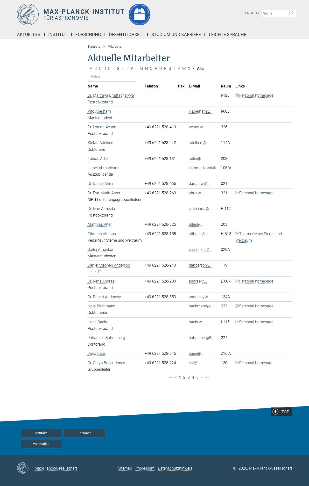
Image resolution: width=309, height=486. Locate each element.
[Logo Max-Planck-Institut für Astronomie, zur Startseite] (107, 14)
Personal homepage (256, 95)
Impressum (144, 468)
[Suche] (291, 13)
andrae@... (198, 281)
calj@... (195, 363)
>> (207, 377)
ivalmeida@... (200, 208)
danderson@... (201, 265)
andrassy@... (200, 297)
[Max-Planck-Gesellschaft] (26, 468)
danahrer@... (200, 183)
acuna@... (197, 127)
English (252, 13)
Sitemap (125, 468)
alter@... (196, 224)
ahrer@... (196, 193)
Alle (200, 68)
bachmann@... (201, 306)
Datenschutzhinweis (175, 468)
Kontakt (41, 433)
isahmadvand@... (204, 168)
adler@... (196, 158)
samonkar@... (200, 249)
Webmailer (41, 444)
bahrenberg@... (202, 337)
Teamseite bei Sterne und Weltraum (258, 237)
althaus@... (198, 234)
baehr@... (197, 322)
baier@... (196, 353)
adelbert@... (199, 142)
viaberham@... (201, 111)
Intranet (84, 433)
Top (285, 411)
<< (171, 377)
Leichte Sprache (227, 34)
